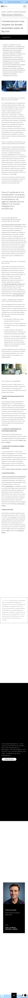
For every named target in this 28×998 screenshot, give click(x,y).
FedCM (22, 295)
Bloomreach (18, 469)
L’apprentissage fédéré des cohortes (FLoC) (14, 284)
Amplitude (7, 442)
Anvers (23, 2)
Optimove (12, 469)
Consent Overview (17, 293)
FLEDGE (18, 295)
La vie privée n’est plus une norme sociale (11, 224)
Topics (13, 295)
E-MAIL (7, 927)
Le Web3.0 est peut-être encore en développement (14, 476)
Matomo (21, 440)
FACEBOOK (13, 927)
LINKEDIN (14, 929)
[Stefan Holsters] (14, 893)
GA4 (15, 174)
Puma (15, 503)
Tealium (8, 469)
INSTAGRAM (8, 929)
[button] (25, 6)
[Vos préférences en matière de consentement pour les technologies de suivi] (2, 996)
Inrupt (14, 517)
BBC (8, 530)
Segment (25, 469)
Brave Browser (9, 486)
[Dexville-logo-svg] (4, 6)
